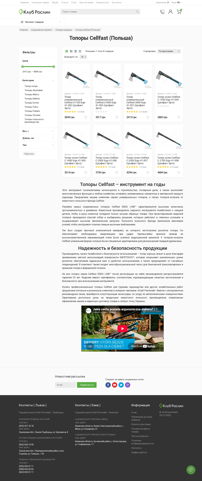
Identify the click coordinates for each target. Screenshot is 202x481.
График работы (139, 452)
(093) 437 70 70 (26, 426)
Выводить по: (71, 57)
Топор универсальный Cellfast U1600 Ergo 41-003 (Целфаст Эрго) (106, 102)
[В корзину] (85, 117)
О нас (73, 2)
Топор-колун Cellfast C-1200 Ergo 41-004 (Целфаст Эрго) (168, 99)
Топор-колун (31, 86)
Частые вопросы (139, 436)
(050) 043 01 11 (26, 466)
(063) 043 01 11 (26, 472)
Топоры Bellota (32, 98)
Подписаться (87, 385)
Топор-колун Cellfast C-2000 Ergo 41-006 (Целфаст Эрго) (107, 160)
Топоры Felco (31, 107)
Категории (28, 80)
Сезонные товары (40, 2)
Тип (24, 145)
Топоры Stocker (33, 115)
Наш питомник (86, 2)
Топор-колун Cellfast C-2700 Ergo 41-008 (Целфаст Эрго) (168, 160)
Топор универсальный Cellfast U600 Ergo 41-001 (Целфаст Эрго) (136, 102)
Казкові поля (102, 2)
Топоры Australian (34, 90)
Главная (24, 30)
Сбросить (29, 154)
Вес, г (25, 131)
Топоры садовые (63, 30)
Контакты (116, 2)
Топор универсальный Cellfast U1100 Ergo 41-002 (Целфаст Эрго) (74, 102)
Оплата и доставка (141, 424)
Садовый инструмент (41, 30)
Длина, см (28, 138)
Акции (55, 2)
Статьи (64, 2)
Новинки (24, 2)
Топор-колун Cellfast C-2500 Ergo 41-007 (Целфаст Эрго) (137, 160)
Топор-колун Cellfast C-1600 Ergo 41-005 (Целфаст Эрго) (75, 160)
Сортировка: (149, 51)
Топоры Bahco (32, 94)
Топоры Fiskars (32, 111)
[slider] (22, 66)
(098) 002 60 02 (26, 469)
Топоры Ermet (32, 102)
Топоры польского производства (34, 120)
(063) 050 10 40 (26, 444)
